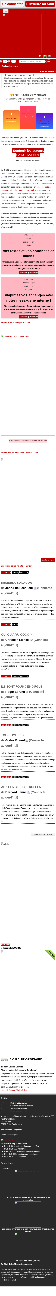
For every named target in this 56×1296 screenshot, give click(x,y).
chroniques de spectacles (25, 190)
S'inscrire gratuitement (28, 273)
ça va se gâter (11, 118)
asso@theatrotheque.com (12, 1129)
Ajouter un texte (48, 560)
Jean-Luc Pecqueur (19, 588)
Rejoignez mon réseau (18, 1111)
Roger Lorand (15, 691)
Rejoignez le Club (8, 1280)
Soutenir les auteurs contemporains (28, 152)
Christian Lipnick (17, 640)
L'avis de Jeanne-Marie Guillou (14, 1090)
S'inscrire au (39, 4)
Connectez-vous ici (33, 160)
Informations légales (9, 1134)
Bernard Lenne (16, 792)
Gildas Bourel (15, 740)
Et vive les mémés (28, 114)
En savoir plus (7, 1163)
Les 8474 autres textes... (43, 834)
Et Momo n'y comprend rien (44, 122)
